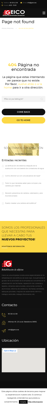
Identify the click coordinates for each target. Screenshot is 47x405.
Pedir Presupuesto (23, 154)
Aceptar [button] (23, 402)
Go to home (23, 120)
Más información (35, 402)
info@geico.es (31, 3)
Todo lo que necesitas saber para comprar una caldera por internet (23, 184)
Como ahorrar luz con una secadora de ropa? (22, 176)
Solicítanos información (13, 246)
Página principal (8, 28)
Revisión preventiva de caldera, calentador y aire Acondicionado (24, 194)
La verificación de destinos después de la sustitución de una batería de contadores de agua (24, 167)
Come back (23, 112)
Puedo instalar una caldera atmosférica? (20, 203)
